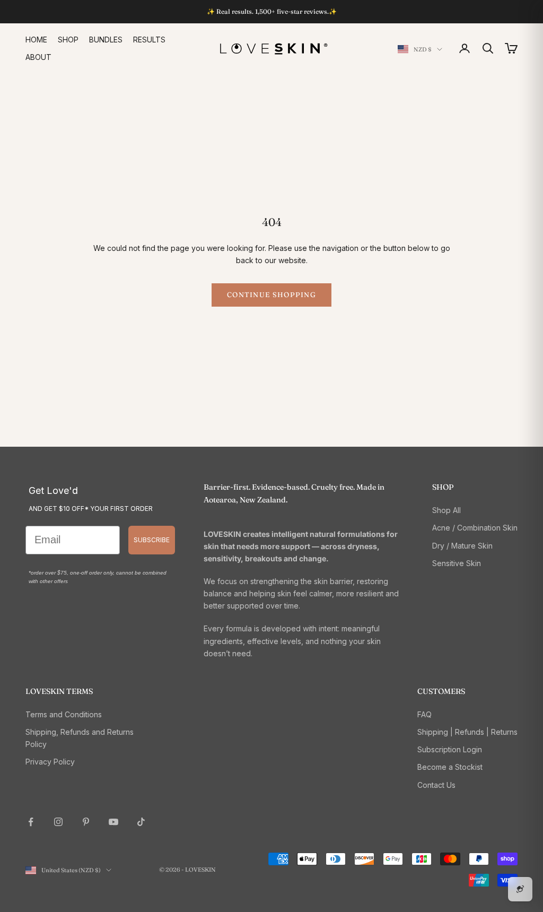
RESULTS (149, 39)
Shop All (446, 510)
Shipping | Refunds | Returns (467, 731)
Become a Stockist (450, 766)
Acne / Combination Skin (475, 527)
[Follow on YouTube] (113, 822)
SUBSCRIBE (152, 540)
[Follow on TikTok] (141, 822)
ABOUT (38, 57)
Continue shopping (271, 294)
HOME (36, 39)
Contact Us (436, 784)
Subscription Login (449, 749)
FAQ (424, 714)
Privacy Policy (50, 761)
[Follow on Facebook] (30, 822)
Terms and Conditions (63, 714)
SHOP (68, 39)
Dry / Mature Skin (462, 545)
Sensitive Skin (456, 563)
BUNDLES (105, 39)
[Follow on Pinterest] (86, 822)
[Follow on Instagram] (58, 822)
